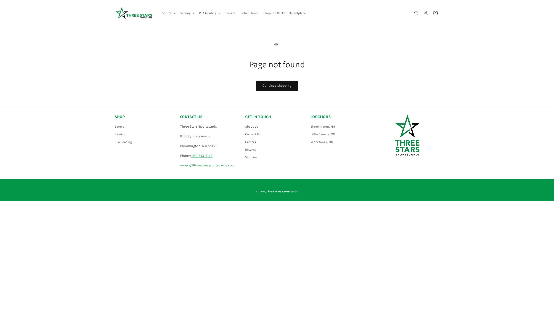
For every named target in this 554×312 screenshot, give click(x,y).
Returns (250, 149)
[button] (168, 13)
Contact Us (253, 134)
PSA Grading (123, 142)
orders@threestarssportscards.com (207, 165)
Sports (119, 126)
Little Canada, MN (323, 134)
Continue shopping (277, 85)
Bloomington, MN (323, 126)
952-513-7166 (202, 155)
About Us (251, 126)
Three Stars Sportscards (282, 191)
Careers (250, 142)
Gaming (120, 134)
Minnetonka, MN (322, 142)
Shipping (251, 157)
